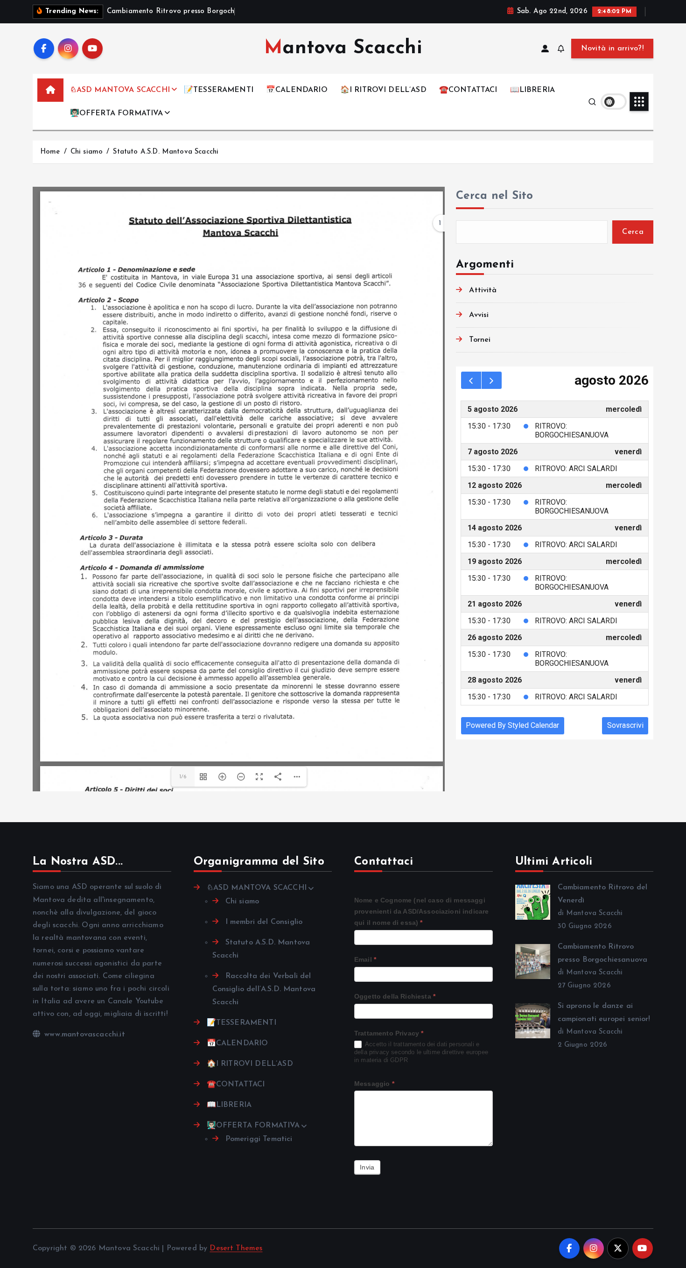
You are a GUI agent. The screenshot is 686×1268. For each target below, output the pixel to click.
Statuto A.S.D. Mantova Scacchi (165, 151)
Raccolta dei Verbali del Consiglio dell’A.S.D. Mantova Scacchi (264, 989)
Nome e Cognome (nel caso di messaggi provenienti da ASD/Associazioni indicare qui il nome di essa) (421, 911)
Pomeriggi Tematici (259, 1139)
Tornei (479, 340)
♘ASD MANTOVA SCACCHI (120, 90)
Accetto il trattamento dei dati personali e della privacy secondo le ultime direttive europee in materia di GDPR (421, 1052)
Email (365, 959)
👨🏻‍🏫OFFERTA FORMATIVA (116, 113)
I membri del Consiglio (264, 922)
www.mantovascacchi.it (83, 1034)
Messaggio (374, 1083)
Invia (367, 1167)
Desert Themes (236, 1248)
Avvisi (479, 315)
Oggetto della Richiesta (394, 996)
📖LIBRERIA (532, 90)
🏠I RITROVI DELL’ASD (383, 90)
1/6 (182, 777)
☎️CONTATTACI (468, 90)
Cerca (633, 232)
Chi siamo (86, 151)
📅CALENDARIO (297, 90)
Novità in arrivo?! (612, 48)
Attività (483, 290)
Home (50, 151)
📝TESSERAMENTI (218, 90)
